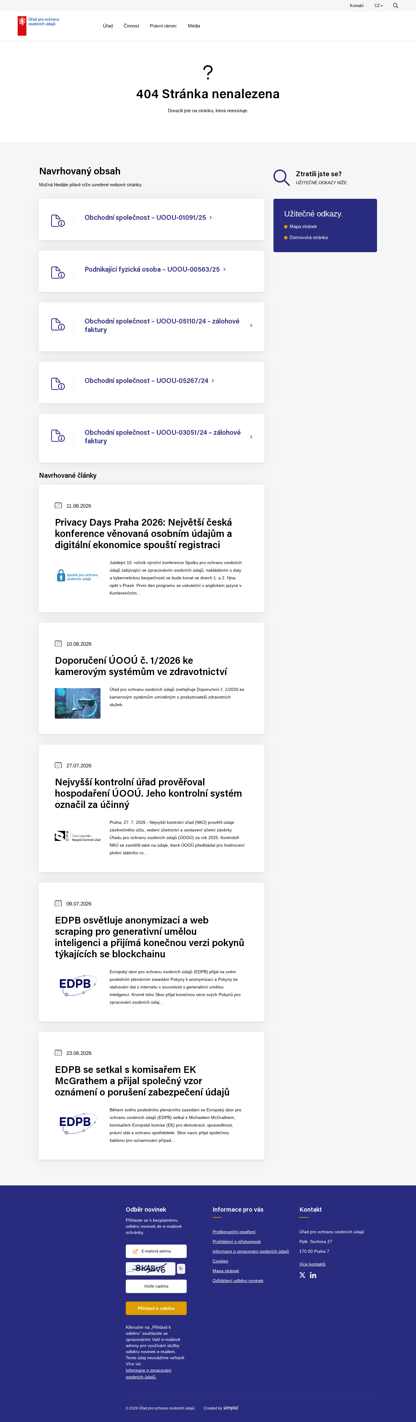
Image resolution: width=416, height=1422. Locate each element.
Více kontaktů (312, 1264)
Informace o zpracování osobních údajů (251, 1251)
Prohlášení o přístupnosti (237, 1241)
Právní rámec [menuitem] (163, 25)
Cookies (220, 1261)
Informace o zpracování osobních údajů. (148, 1373)
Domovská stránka (309, 237)
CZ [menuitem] (379, 7)
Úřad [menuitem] (108, 25)
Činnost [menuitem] (131, 25)
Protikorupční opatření (234, 1231)
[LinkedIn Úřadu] (313, 1275)
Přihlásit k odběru (156, 1308)
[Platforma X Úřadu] (302, 1275)
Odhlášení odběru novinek (238, 1280)
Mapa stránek (303, 226)
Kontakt (357, 5)
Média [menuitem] (194, 25)
